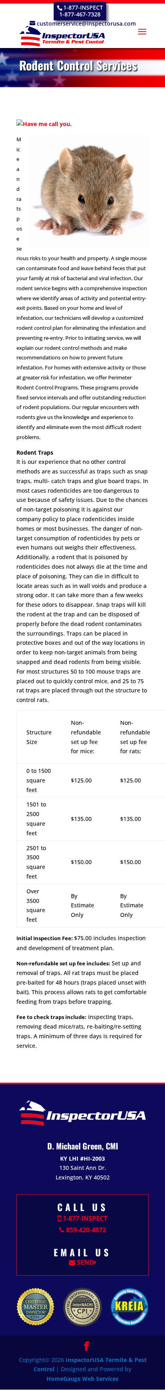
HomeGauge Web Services (82, 1378)
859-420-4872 (85, 1230)
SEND (84, 1262)
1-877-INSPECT (84, 1218)
